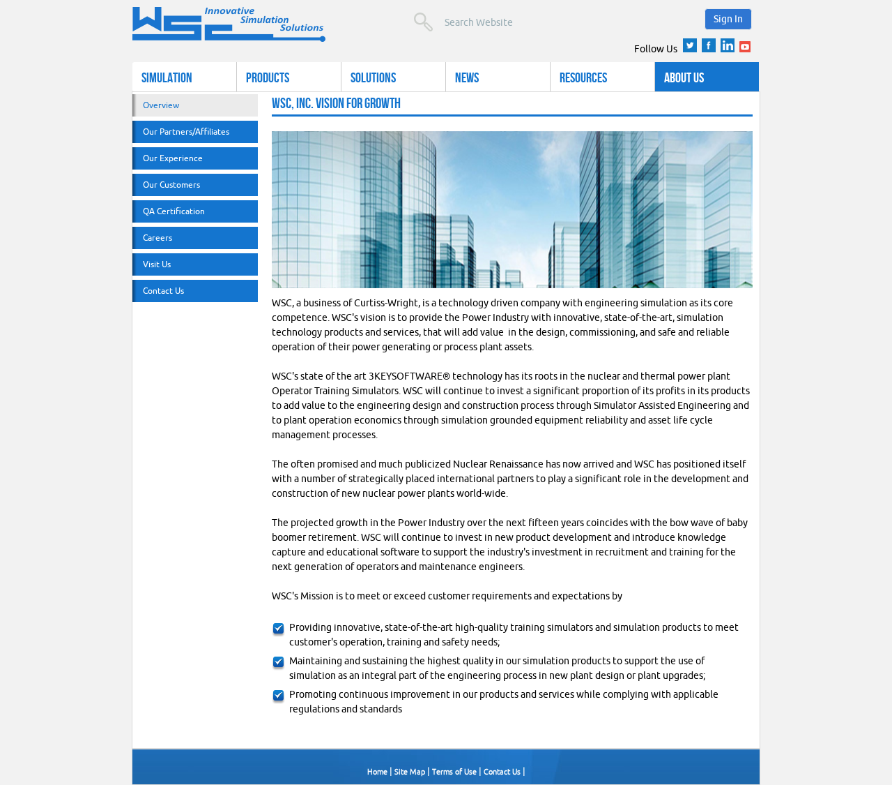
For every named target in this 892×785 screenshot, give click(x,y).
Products (267, 77)
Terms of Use (454, 771)
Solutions (373, 77)
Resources (583, 77)
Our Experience (173, 158)
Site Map (409, 771)
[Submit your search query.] (423, 21)
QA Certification (174, 211)
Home (377, 771)
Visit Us (157, 264)
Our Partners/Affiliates (186, 131)
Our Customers (171, 184)
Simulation (166, 77)
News (467, 77)
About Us (684, 77)
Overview (161, 105)
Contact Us (163, 290)
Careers (157, 237)
